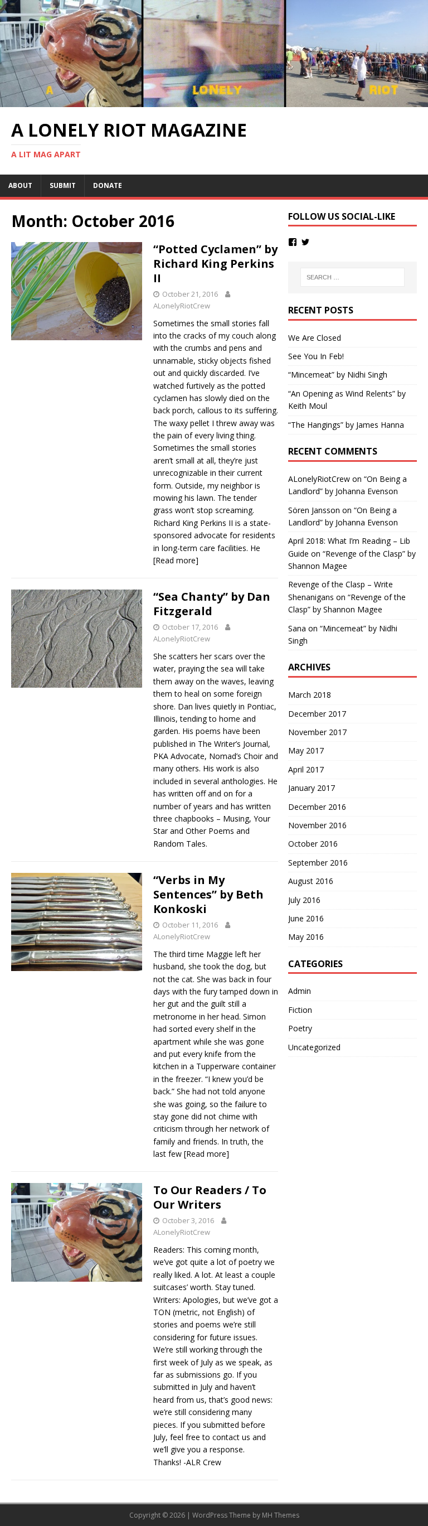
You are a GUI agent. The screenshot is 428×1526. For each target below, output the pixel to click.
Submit (63, 185)
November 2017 (317, 732)
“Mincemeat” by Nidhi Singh (337, 374)
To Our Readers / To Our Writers (209, 1197)
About (20, 185)
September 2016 (318, 862)
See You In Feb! (316, 356)
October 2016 (313, 843)
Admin (299, 991)
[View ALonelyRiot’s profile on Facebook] (292, 242)
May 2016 (306, 936)
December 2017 (317, 713)
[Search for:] (352, 277)
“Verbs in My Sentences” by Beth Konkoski (208, 894)
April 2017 (306, 769)
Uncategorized (314, 1047)
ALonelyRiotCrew (181, 306)
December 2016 (317, 806)
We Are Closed (314, 337)
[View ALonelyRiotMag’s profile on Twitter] (305, 242)
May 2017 (306, 750)
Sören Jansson (314, 510)
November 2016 (317, 825)
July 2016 (304, 900)
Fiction (300, 1010)
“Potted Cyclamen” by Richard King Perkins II (215, 264)
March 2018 (309, 694)
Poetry (300, 1028)
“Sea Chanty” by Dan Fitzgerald (211, 604)
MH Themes (280, 1515)
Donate (107, 185)
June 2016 (306, 918)
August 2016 (310, 881)
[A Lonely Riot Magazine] (214, 100)
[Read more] (175, 560)
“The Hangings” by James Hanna (346, 424)
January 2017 (311, 788)
